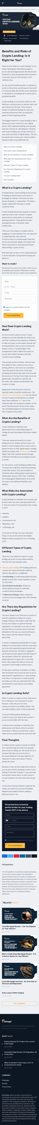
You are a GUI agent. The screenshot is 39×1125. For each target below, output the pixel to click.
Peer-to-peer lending (10, 568)
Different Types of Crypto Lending (16, 165)
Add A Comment (19, 1003)
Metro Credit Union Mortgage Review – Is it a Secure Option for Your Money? (19, 955)
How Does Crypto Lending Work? (15, 151)
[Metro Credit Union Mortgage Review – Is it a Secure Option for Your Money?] (19, 943)
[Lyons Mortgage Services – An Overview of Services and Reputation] (19, 971)
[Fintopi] (19, 3)
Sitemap (4, 1083)
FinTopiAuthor (13, 35)
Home (4, 9)
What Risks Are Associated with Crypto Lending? (17, 160)
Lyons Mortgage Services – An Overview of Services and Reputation (19, 982)
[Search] (36, 3)
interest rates (25, 451)
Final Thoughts (9, 180)
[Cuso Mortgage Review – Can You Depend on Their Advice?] (19, 916)
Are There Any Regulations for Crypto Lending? (17, 170)
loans (20, 401)
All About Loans (9, 31)
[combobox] (7, 287)
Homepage (5, 1080)
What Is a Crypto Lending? (13, 147)
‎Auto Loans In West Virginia (13, 993)
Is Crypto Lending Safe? (12, 176)
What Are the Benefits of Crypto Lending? (18, 155)
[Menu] (3, 3)
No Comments (24, 38)
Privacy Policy (6, 1087)
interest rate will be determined (14, 395)
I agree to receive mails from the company (20, 840)
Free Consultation (13, 315)
